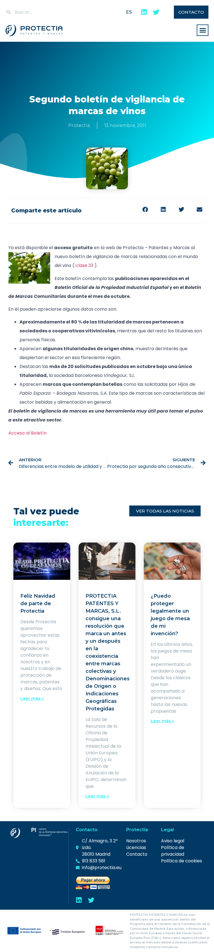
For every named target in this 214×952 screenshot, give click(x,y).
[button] (202, 30)
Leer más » (32, 698)
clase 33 (84, 265)
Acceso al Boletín (27, 433)
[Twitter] (156, 12)
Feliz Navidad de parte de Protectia (37, 603)
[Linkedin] (144, 12)
